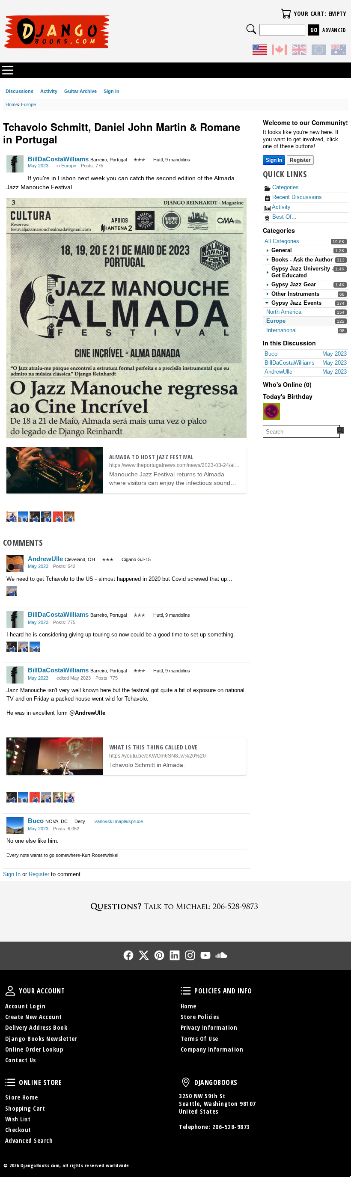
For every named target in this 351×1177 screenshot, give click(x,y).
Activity (48, 91)
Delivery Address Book (36, 1027)
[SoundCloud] (221, 955)
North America (283, 312)
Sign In (111, 91)
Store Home (21, 1097)
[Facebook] (128, 955)
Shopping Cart (25, 1108)
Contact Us (20, 1060)
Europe (276, 321)
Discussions (19, 91)
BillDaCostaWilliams (58, 159)
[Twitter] (144, 955)
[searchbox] (301, 431)
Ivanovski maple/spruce (118, 821)
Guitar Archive (80, 91)
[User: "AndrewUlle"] (15, 563)
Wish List (18, 1119)
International (281, 330)
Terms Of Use (199, 1038)
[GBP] (299, 51)
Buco (36, 820)
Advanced (334, 30)
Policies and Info (186, 991)
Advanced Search (29, 1140)
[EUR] (319, 51)
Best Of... (284, 217)
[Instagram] (190, 955)
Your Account (10, 991)
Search (251, 29)
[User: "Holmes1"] (271, 411)
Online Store (10, 1082)
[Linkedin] (174, 955)
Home (188, 1006)
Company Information (212, 1049)
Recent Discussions (296, 197)
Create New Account (33, 1017)
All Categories (282, 241)
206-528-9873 (231, 1127)
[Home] (89, 32)
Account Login (25, 1006)
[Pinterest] (159, 955)
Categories (285, 187)
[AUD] (338, 51)
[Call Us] (175, 906)
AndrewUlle (45, 558)
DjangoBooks (186, 1082)
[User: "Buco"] (15, 825)
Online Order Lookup (34, 1049)
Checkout (18, 1130)
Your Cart (286, 14)
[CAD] (279, 51)
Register (300, 160)
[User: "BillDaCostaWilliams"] (15, 163)
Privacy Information (209, 1027)
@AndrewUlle (87, 713)
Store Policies (200, 1017)
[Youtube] (205, 955)
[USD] (260, 51)
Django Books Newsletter (41, 1038)
